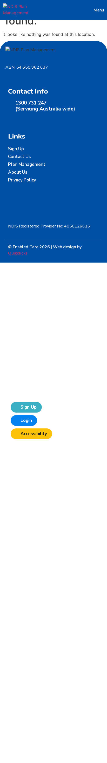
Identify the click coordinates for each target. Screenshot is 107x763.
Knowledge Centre (39, 361)
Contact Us (19, 157)
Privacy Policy (22, 180)
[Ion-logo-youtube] (35, 120)
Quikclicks (18, 253)
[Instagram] (27, 120)
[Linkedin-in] (19, 120)
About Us (17, 172)
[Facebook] (11, 120)
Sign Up (16, 149)
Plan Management (26, 164)
